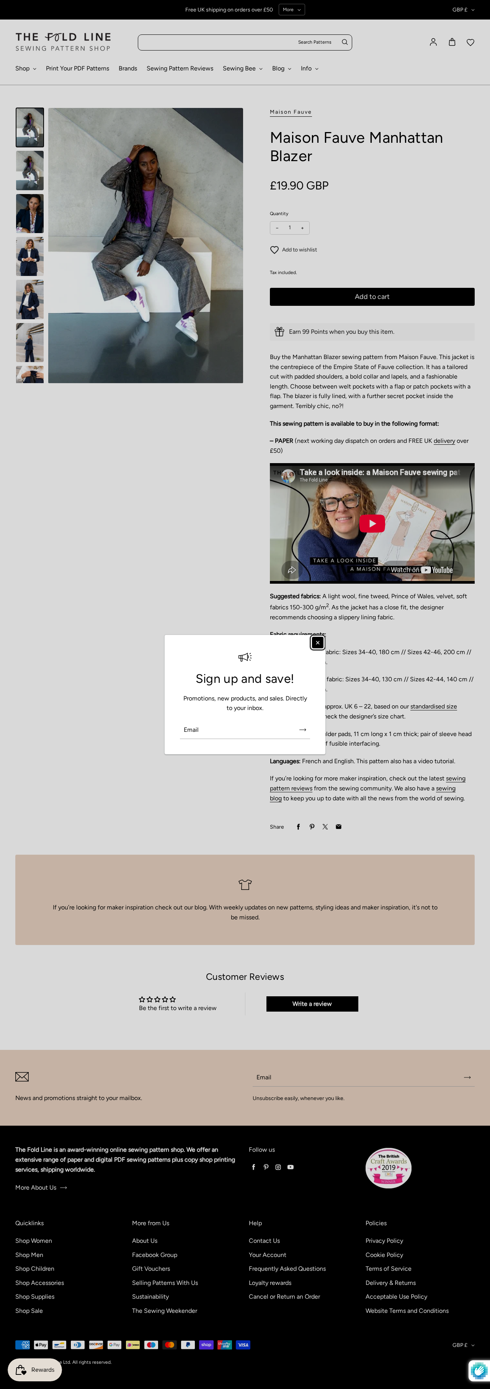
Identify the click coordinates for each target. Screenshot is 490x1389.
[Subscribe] (302, 730)
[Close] (317, 642)
